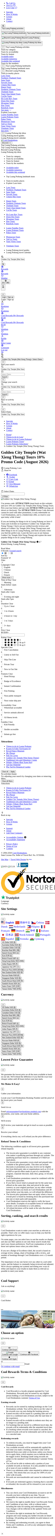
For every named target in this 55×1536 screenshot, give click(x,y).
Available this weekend (15, 172)
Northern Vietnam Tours (16, 203)
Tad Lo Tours (11, 239)
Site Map (4, 859)
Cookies (9, 848)
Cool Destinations (19, 853)
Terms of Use (11, 846)
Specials (9, 12)
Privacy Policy (12, 844)
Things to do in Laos (14, 437)
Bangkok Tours (12, 224)
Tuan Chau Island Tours (16, 208)
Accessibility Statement (15, 840)
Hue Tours (10, 221)
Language (5, 901)
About (8, 19)
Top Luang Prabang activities (13, 145)
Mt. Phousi (10, 753)
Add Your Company (14, 833)
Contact (9, 21)
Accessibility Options (14, 837)
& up (21, 642)
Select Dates (9, 491)
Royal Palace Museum (15, 751)
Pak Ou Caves (12, 755)
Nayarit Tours (11, 194)
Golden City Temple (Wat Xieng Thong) (22, 758)
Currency (5, 903)
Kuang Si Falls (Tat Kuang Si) (18, 749)
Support (9, 828)
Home (8, 435)
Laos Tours (10, 187)
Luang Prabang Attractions (17, 444)
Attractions (5, 783)
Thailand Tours (12, 206)
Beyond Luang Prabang (10, 150)
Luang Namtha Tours (14, 228)
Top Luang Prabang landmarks (13, 147)
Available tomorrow (14, 170)
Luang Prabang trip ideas (11, 152)
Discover (5, 143)
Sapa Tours (10, 192)
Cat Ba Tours (11, 210)
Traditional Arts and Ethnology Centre (21, 760)
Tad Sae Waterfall (13, 765)
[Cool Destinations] (9, 140)
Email (27, 1364)
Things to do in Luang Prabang (18, 439)
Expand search (15, 551)
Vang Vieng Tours (13, 241)
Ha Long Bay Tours (14, 214)
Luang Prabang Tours (15, 230)
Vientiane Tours (12, 246)
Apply (13, 772)
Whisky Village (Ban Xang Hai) (19, 762)
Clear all (5, 772)
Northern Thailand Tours (16, 190)
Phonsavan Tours (13, 237)
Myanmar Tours (12, 219)
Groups (9, 17)
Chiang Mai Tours (13, 197)
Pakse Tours (11, 233)
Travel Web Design (18, 859)
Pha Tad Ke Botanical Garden (18, 767)
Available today (12, 168)
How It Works (12, 14)
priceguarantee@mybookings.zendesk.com (23, 1111)
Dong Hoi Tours (12, 217)
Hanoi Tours (11, 201)
